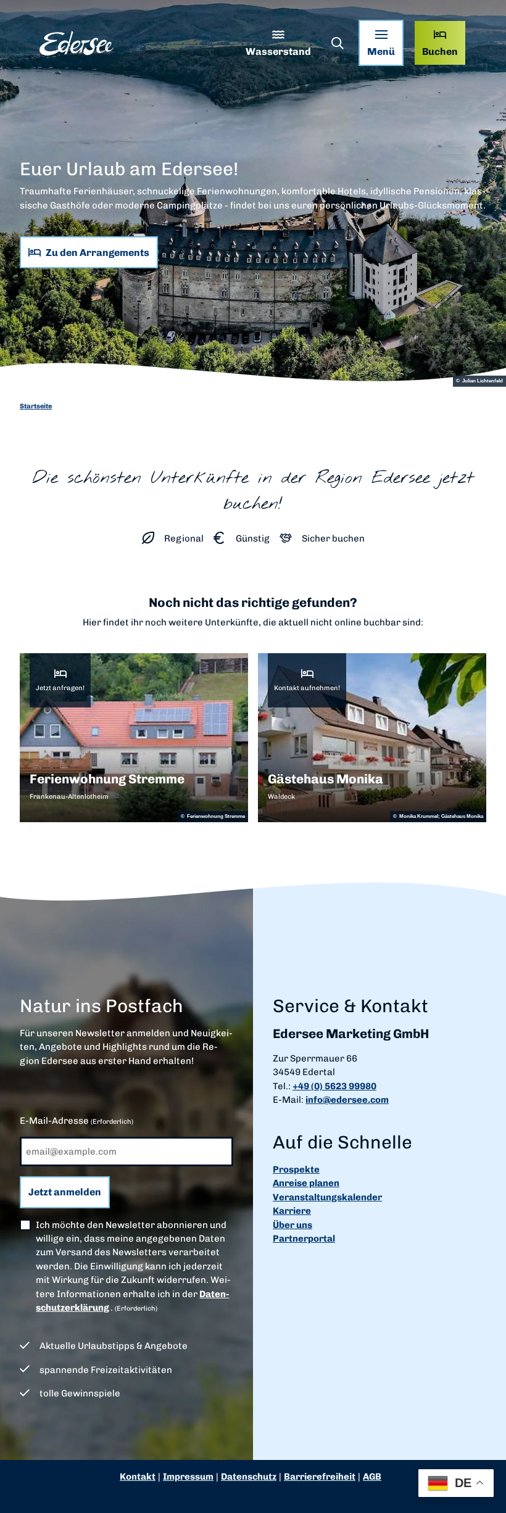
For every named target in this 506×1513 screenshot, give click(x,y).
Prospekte (296, 1169)
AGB (372, 1476)
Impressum (188, 1476)
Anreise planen (306, 1183)
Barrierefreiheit (319, 1476)
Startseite (36, 406)
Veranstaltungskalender (327, 1197)
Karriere (292, 1210)
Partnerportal (304, 1238)
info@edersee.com (347, 1099)
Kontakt (138, 1476)
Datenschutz (248, 1476)
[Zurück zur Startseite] (76, 43)
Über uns (292, 1225)
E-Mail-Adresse (76, 1120)
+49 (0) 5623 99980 (334, 1086)
